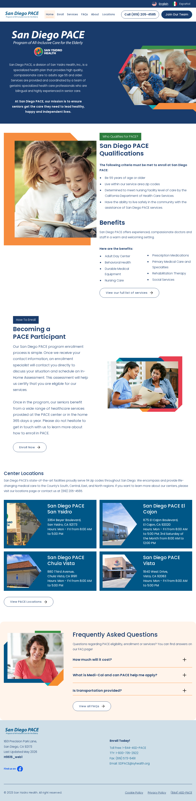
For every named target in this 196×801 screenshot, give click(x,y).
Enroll (60, 14)
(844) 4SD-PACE (181, 793)
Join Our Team (176, 14)
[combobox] (160, 4)
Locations (108, 14)
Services (72, 14)
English (163, 4)
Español (184, 4)
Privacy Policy (157, 793)
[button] (129, 293)
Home (50, 14)
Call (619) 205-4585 (140, 14)
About (95, 14)
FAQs (84, 14)
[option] (181, 4)
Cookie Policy (134, 793)
